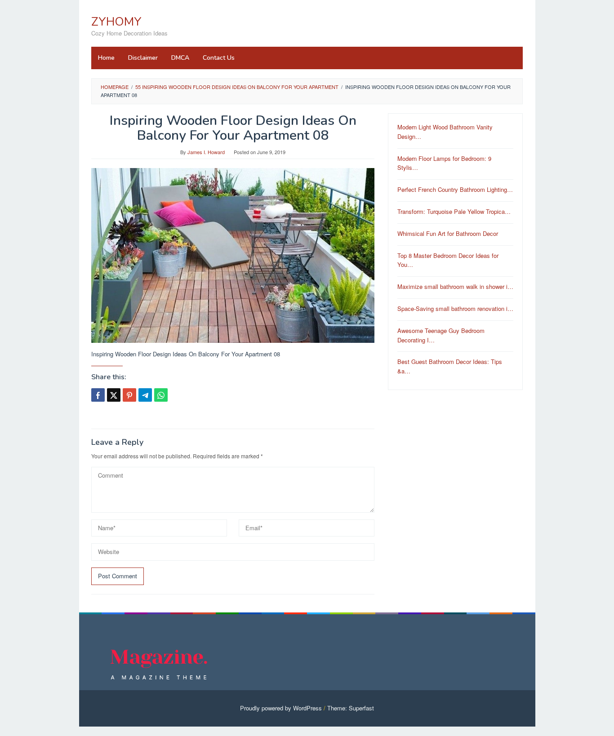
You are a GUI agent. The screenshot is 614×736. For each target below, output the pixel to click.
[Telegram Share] (145, 395)
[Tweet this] (113, 395)
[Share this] (98, 395)
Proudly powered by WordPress (281, 708)
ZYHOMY (116, 22)
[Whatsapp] (161, 395)
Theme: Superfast (350, 708)
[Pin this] (129, 395)
